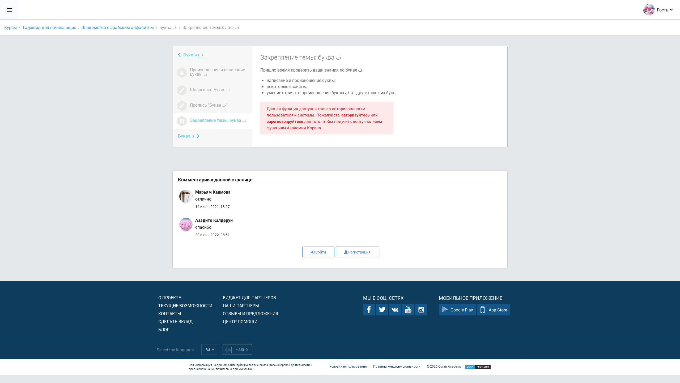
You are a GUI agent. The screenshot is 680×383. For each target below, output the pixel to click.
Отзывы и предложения (250, 313)
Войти (320, 252)
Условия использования (348, 366)
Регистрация (359, 252)
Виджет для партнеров (249, 297)
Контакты (169, 313)
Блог (163, 329)
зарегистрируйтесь (285, 121)
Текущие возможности (185, 305)
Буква (186, 136)
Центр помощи (240, 321)
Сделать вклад (175, 321)
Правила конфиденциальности (396, 366)
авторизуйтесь (355, 115)
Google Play (461, 310)
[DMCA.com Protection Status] (478, 367)
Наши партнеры (241, 305)
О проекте (169, 297)
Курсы (10, 27)
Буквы (193, 55)
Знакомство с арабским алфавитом (118, 27)
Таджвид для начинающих (49, 27)
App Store (498, 310)
